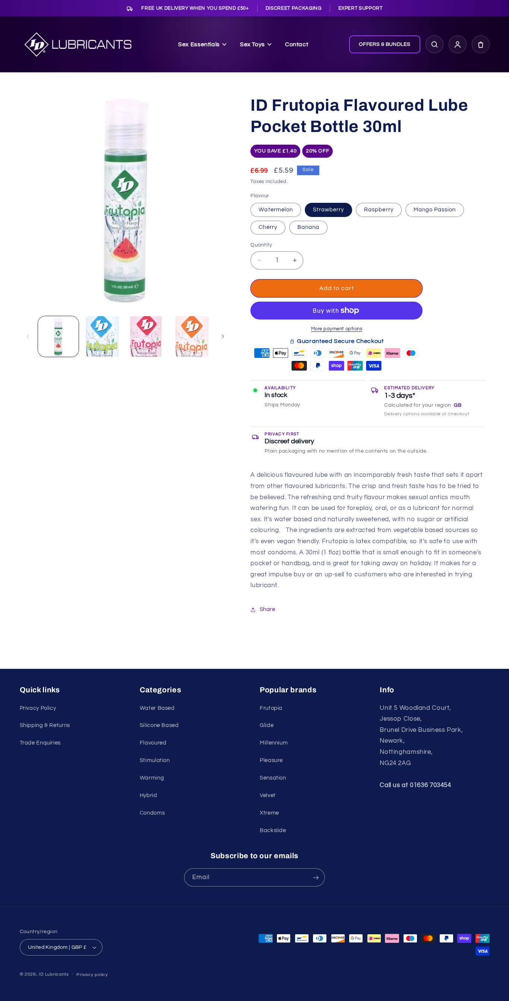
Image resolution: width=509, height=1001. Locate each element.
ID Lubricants (54, 974)
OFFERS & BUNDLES (385, 44)
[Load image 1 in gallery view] (58, 336)
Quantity (261, 245)
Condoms (152, 813)
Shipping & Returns (45, 725)
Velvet (268, 795)
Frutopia (271, 708)
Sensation (273, 778)
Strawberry (328, 210)
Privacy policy (92, 975)
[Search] (434, 44)
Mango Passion (435, 210)
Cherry (268, 227)
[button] (481, 44)
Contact (296, 44)
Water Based (157, 708)
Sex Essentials (199, 44)
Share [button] (267, 609)
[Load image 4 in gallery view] (191, 336)
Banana (308, 227)
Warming (152, 778)
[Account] (458, 44)
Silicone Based (159, 725)
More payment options (337, 329)
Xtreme (269, 813)
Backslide (273, 830)
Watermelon (276, 210)
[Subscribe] (316, 877)
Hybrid (148, 795)
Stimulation (155, 760)
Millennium (274, 743)
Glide (267, 725)
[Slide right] (223, 336)
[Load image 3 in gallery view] (147, 336)
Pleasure (271, 760)
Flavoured (153, 743)
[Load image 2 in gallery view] (102, 336)
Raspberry (378, 210)
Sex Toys (252, 44)
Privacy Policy (38, 708)
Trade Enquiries (40, 743)
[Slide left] (28, 336)
